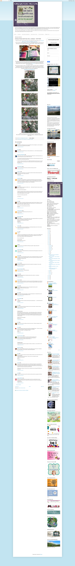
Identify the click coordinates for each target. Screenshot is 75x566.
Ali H (18, 322)
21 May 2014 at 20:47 (20, 260)
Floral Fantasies (50, 323)
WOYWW (32, 139)
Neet (18, 353)
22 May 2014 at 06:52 (20, 339)
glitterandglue (19, 216)
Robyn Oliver (19, 347)
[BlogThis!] (30, 138)
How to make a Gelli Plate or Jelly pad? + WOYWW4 (55, 354)
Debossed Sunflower (55, 290)
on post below (33, 63)
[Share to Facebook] (32, 138)
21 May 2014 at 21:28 (20, 271)
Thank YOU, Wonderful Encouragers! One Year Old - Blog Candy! (56, 380)
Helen (18, 149)
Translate (54, 90)
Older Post (42, 386)
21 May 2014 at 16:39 (20, 198)
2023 (49, 233)
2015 (49, 243)
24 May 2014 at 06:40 (20, 375)
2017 (49, 240)
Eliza (18, 231)
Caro (18, 305)
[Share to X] (31, 138)
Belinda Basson (19, 166)
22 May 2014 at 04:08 (20, 308)
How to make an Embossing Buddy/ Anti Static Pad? (56, 360)
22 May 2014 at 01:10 (20, 295)
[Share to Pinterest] (33, 138)
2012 (49, 276)
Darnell (18, 362)
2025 (49, 231)
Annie (18, 327)
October (50, 247)
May (49, 253)
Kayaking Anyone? (54, 283)
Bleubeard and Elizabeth (20, 154)
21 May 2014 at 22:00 (20, 277)
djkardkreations (50, 343)
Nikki (18, 143)
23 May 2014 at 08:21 (20, 370)
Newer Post (17, 386)
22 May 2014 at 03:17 (20, 302)
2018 (49, 239)
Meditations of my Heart (51, 330)
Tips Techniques (41, 34)
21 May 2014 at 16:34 (20, 175)
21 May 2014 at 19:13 (20, 246)
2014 (49, 244)
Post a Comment (18, 384)
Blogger (41, 554)
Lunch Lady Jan (19, 210)
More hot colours (54, 310)
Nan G (18, 292)
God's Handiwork (24, 139)
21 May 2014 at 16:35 (20, 183)
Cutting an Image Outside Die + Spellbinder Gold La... (53, 268)
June (49, 252)
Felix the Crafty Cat (20, 335)
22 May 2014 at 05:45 (20, 324)
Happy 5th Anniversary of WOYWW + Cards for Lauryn (54, 255)
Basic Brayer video (34, 34)
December (50, 245)
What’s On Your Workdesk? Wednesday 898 (55, 305)
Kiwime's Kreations (51, 289)
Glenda (18, 255)
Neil (17, 201)
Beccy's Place (50, 296)
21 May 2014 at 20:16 (20, 252)
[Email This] (29, 138)
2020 (49, 237)
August (50, 250)
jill (17, 244)
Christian (19, 34)
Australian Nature (19, 139)
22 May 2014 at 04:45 (20, 319)
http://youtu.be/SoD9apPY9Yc (29, 69)
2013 (49, 275)
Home (15, 34)
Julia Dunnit (19, 178)
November (50, 246)
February (50, 272)
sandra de (18, 171)
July (49, 251)
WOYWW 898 (54, 317)
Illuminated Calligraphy (25, 34)
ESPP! (53, 344)
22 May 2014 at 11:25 (20, 350)
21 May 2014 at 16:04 (20, 163)
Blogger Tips (47, 34)
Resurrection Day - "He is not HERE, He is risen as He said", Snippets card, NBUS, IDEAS (56, 373)
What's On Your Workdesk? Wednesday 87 (56, 387)
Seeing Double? (54, 297)
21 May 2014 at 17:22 (20, 213)
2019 (49, 238)
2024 (49, 232)
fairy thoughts (19, 298)
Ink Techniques (28, 139)
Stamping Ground (50, 303)
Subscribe (53, 44)
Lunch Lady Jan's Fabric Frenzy (53, 316)
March (50, 271)
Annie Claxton (19, 249)
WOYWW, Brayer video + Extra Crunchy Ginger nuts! (56, 366)
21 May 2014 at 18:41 (20, 241)
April (49, 270)
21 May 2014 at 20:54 (20, 266)
